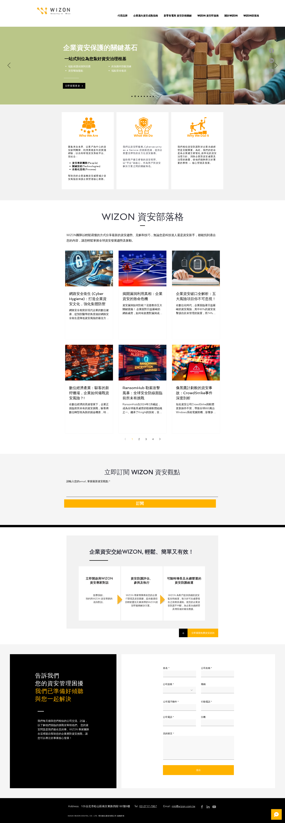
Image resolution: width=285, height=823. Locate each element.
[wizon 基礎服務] (135, 96)
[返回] (9, 66)
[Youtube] (271, 70)
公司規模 (167, 684)
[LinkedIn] (271, 60)
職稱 (203, 684)
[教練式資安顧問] (144, 96)
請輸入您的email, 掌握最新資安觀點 (87, 481)
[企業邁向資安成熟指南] (150, 96)
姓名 (165, 668)
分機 (203, 717)
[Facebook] (271, 50)
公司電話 (167, 717)
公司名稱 (205, 668)
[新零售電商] (138, 96)
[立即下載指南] (141, 96)
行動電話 (205, 702)
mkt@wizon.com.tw (183, 806)
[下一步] (276, 66)
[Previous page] (125, 439)
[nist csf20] (131, 96)
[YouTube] (214, 807)
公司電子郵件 (170, 702)
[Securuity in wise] (147, 96)
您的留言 (167, 733)
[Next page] (160, 439)
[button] (123, 15)
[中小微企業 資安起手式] (153, 96)
